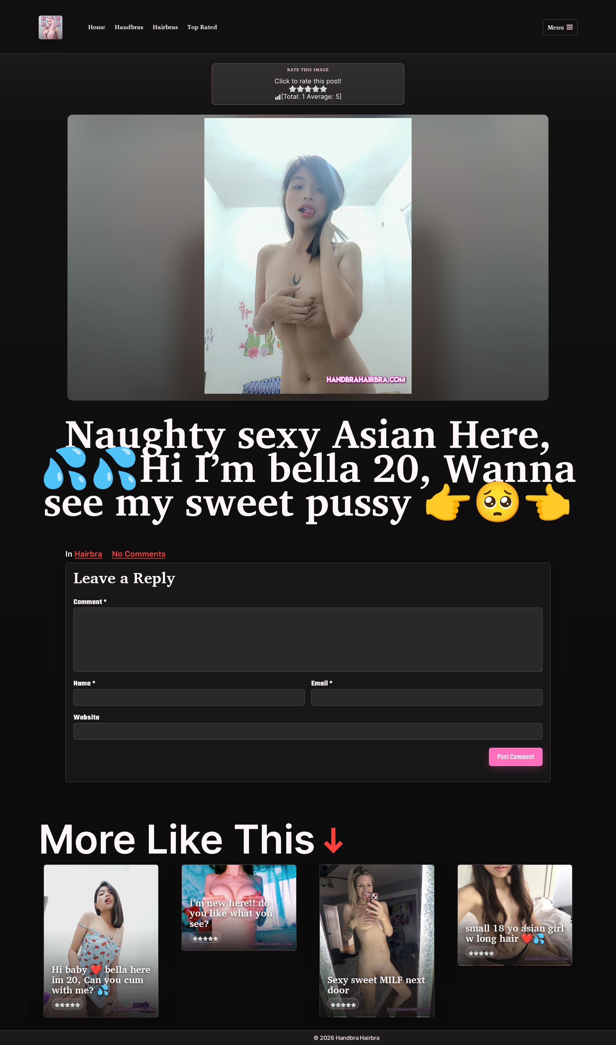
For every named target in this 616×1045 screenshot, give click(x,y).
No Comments (139, 555)
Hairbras (165, 27)
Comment (90, 602)
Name (84, 683)
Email (321, 683)
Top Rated (202, 27)
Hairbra (88, 555)
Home (96, 27)
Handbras (129, 27)
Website (86, 716)
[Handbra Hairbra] (50, 27)
